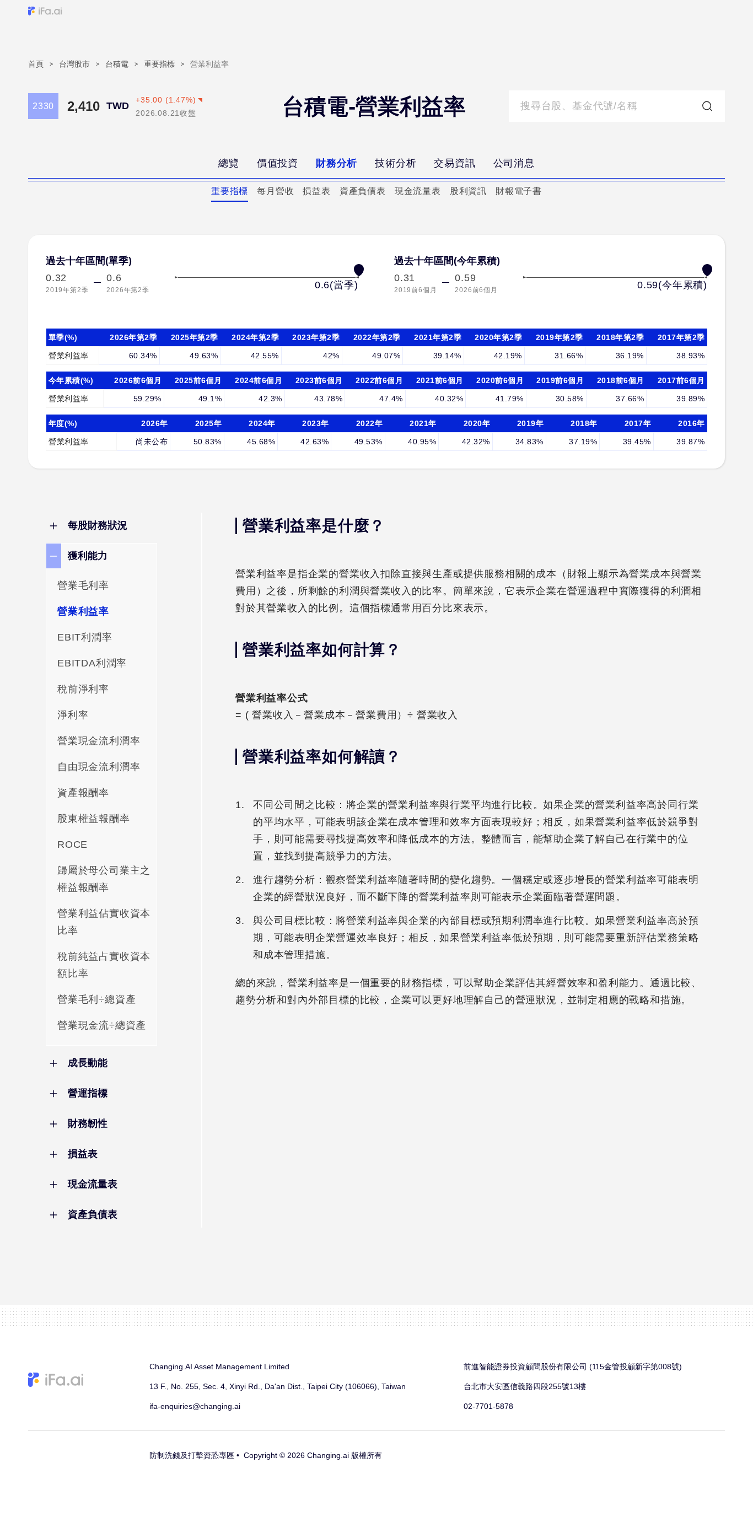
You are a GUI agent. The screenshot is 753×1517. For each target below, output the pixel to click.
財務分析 (336, 163)
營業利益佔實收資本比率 (103, 922)
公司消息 (514, 163)
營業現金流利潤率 (98, 740)
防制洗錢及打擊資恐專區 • (194, 1455)
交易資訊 (454, 163)
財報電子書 (519, 191)
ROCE (72, 844)
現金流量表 (418, 191)
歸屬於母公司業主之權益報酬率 (103, 879)
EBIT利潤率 (84, 637)
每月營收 (275, 191)
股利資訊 (468, 191)
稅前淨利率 (83, 689)
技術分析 (395, 163)
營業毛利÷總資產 (96, 999)
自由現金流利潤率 (98, 766)
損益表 (316, 191)
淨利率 (72, 714)
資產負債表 (363, 191)
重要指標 (229, 191)
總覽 (228, 163)
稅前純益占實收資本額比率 (103, 965)
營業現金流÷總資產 (101, 1025)
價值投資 (277, 163)
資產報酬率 (83, 792)
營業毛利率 (83, 585)
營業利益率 (83, 611)
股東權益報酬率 (93, 818)
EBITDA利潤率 (92, 663)
